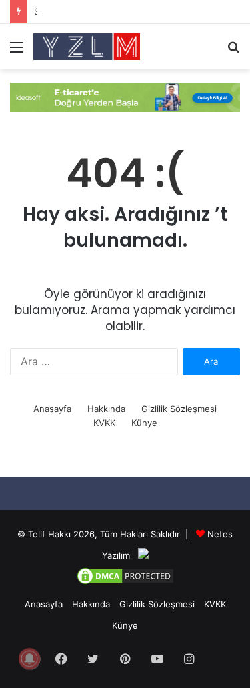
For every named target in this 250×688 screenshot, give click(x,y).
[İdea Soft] (125, 96)
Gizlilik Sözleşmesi (179, 408)
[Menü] (16, 52)
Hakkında (106, 408)
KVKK (104, 422)
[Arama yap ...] (233, 52)
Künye (144, 422)
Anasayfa (52, 408)
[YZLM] (86, 46)
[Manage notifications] (29, 658)
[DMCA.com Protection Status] (125, 582)
